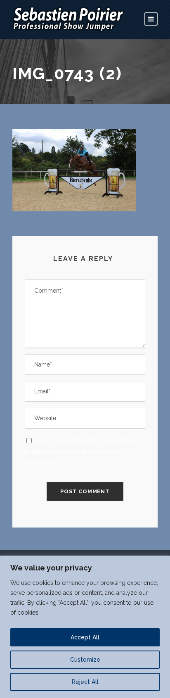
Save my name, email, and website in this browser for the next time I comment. (82, 451)
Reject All (85, 682)
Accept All (85, 637)
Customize (85, 659)
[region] (85, 627)
